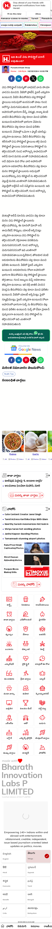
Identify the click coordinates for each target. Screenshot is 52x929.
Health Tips (9, 374)
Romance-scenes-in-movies (14, 18)
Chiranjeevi (45, 25)
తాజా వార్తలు (14, 475)
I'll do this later (14, 14)
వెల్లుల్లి (5, 181)
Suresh (34, 18)
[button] (11, 78)
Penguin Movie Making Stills (11, 571)
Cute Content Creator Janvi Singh (23, 514)
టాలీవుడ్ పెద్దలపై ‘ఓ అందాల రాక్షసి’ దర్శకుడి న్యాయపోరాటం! (23, 481)
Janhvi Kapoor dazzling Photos (21, 534)
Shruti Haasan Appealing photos (13, 559)
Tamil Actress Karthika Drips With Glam (26, 519)
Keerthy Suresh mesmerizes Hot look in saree (26, 524)
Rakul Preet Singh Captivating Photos (14, 547)
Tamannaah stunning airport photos (25, 538)
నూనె (11, 157)
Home (13, 71)
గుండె (44, 102)
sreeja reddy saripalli (11, 25)
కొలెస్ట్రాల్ (11, 88)
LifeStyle (22, 71)
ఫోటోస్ (11, 509)
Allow (38, 14)
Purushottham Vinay (20, 68)
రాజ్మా (39, 112)
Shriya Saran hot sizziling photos (23, 529)
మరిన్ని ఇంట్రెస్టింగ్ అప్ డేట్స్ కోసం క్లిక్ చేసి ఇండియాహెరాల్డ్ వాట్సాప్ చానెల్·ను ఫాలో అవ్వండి (26, 336)
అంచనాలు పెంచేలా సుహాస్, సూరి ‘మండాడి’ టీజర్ (22, 486)
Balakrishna (31, 25)
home (2, 925)
